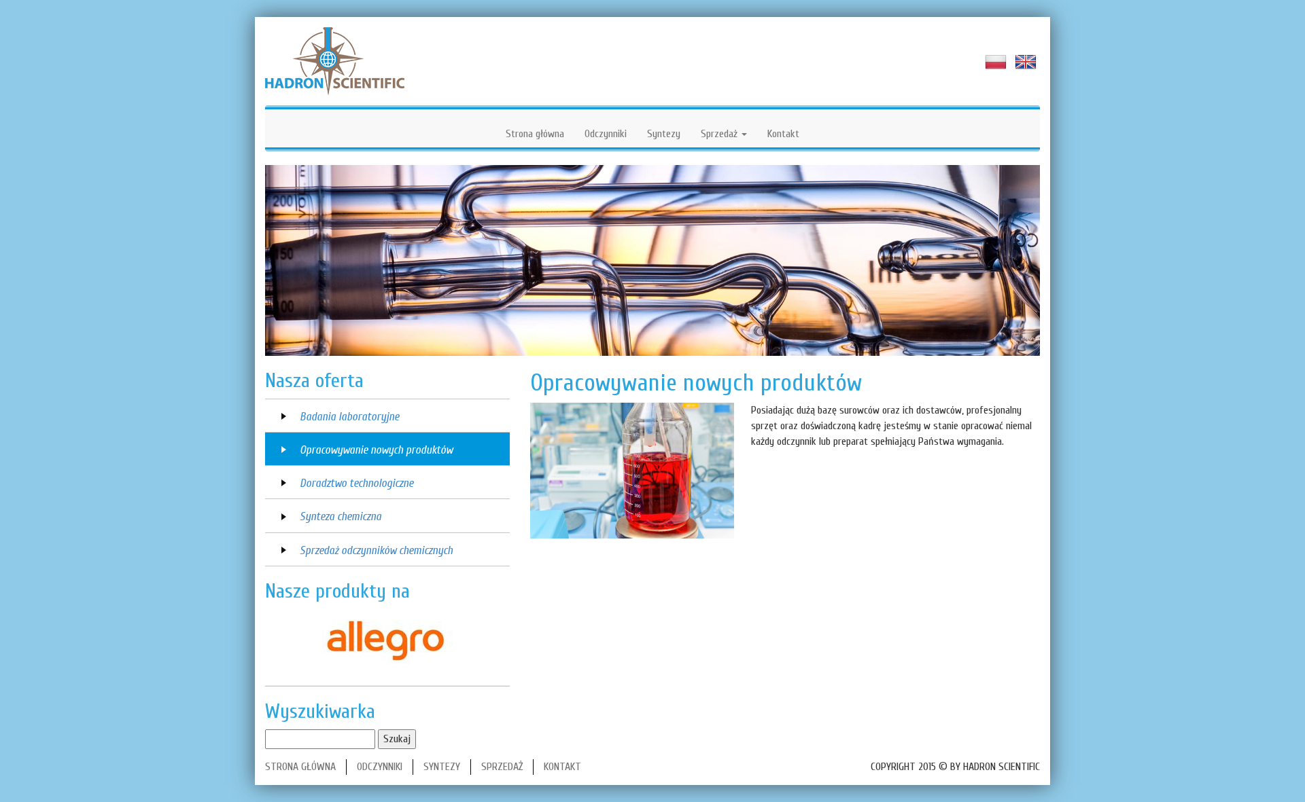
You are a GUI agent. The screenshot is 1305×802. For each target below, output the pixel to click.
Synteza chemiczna (340, 516)
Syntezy (663, 134)
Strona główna (535, 134)
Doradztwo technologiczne (356, 483)
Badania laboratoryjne (349, 416)
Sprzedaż (720, 134)
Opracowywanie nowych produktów (376, 449)
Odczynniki (606, 134)
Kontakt (783, 134)
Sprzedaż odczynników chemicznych (376, 550)
